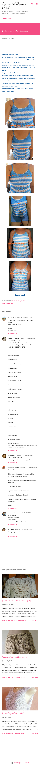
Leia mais (35, 620)
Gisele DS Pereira (13, 467)
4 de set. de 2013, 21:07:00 (28, 338)
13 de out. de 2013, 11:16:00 (28, 467)
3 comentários (19, 733)
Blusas (14, 301)
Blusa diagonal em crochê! (13, 713)
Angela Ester (12, 455)
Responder (12, 333)
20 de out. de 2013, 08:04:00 (22, 513)
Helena (10, 513)
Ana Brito (11, 529)
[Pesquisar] (32, 3)
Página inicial (7, 18)
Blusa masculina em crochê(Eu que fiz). (17, 600)
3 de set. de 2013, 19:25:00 (23, 317)
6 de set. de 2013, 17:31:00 (25, 455)
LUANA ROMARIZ (13, 338)
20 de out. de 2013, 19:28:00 (23, 529)
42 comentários (20, 620)
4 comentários (19, 677)
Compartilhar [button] (7, 304)
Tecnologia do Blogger (21, 763)
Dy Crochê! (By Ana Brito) (14, 5)
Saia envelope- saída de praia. (14, 657)
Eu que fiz (21, 301)
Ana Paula (11, 317)
